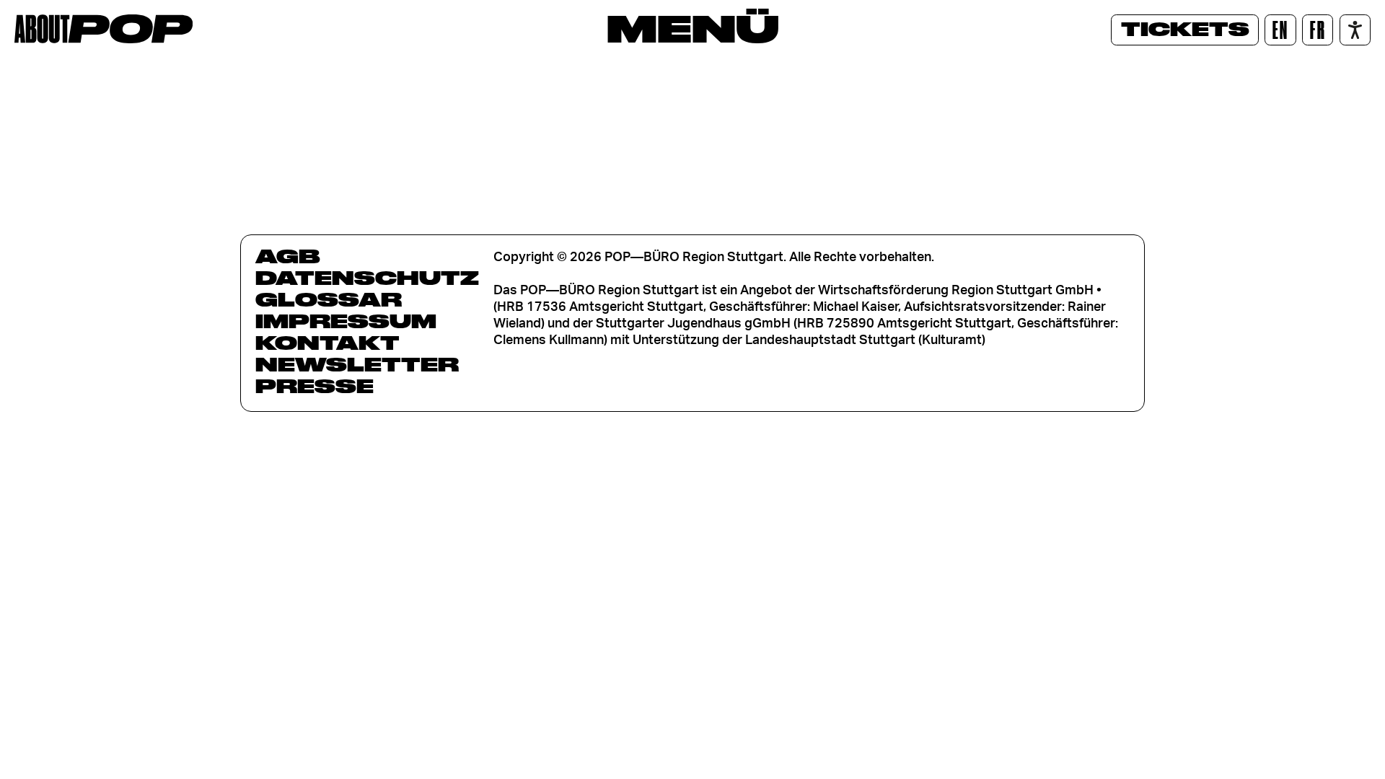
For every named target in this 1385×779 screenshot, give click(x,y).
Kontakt (327, 342)
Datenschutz (367, 278)
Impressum (345, 321)
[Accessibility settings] (1355, 30)
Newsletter (357, 364)
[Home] (103, 28)
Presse (314, 386)
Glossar (328, 299)
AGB (287, 256)
